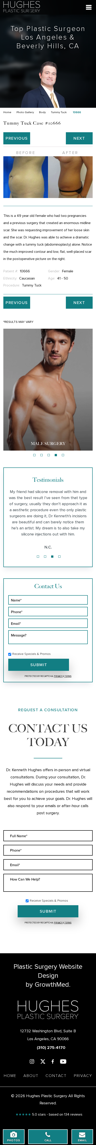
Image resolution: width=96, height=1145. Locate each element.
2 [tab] (41, 455)
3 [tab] (49, 455)
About (30, 1076)
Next (79, 138)
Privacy (58, 676)
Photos (13, 1140)
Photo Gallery (25, 112)
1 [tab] (34, 455)
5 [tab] (63, 455)
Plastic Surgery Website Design (48, 971)
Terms (67, 676)
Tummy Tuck (59, 112)
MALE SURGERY (48, 443)
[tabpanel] (48, 390)
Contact (56, 1076)
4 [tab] (56, 455)
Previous (17, 138)
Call (48, 1140)
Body (42, 112)
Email (82, 1140)
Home (7, 112)
